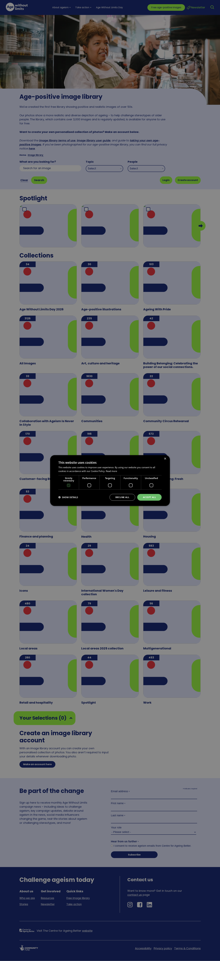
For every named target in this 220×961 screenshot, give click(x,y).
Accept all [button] (149, 497)
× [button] (165, 459)
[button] (68, 497)
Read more (111, 471)
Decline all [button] (122, 497)
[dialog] (110, 480)
